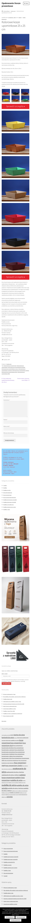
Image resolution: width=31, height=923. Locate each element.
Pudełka (5, 487)
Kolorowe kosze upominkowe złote (9, 372)
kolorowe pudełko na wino (12, 740)
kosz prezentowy (16, 743)
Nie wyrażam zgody (21, 917)
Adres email (7, 426)
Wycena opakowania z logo (9, 694)
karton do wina (19, 735)
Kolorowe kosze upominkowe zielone (20, 370)
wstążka (10, 797)
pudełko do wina (9, 785)
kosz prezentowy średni (13, 765)
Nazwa (6, 419)
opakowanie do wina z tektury (10, 775)
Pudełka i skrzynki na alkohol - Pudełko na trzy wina (16, 782)
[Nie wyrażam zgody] (29, 915)
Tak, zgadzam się (9, 917)
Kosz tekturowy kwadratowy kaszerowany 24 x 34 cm (8, 380)
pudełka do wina (16, 780)
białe (9, 735)
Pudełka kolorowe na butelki (9, 502)
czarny (12, 735)
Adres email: (4, 673)
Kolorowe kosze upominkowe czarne (10, 369)
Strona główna (6, 11)
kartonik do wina (8, 737)
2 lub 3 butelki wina (5, 735)
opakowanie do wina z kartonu (15, 772)
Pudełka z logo (6, 509)
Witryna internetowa (9, 433)
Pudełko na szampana (14, 792)
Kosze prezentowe (7, 495)
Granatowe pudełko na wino (9, 708)
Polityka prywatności (15, 920)
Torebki (5, 485)
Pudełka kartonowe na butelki (10, 499)
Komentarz (7, 400)
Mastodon (4, 721)
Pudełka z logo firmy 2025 (9, 711)
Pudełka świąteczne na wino (9, 507)
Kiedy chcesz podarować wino (10, 706)
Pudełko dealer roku (7, 699)
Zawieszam (13, 11)
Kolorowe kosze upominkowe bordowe (16, 367)
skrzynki (17, 794)
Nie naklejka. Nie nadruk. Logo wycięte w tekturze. (14, 696)
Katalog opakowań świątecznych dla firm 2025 (13, 704)
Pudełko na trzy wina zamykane (10, 794)
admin (20, 17)
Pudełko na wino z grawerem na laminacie (12, 713)
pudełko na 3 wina (15, 790)
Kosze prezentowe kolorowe (9, 497)
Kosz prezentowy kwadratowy (11, 760)
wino (5, 797)
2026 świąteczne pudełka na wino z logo (12, 701)
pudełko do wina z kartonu (15, 788)
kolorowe (15, 737)
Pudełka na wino (7, 490)
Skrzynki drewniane (7, 492)
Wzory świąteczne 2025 (8, 716)
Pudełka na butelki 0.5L (8, 504)
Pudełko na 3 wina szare (5, 792)
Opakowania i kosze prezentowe (11, 4)
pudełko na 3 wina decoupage (22, 790)
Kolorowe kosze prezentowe (10, 365)
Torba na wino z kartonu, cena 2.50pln (23, 379)
